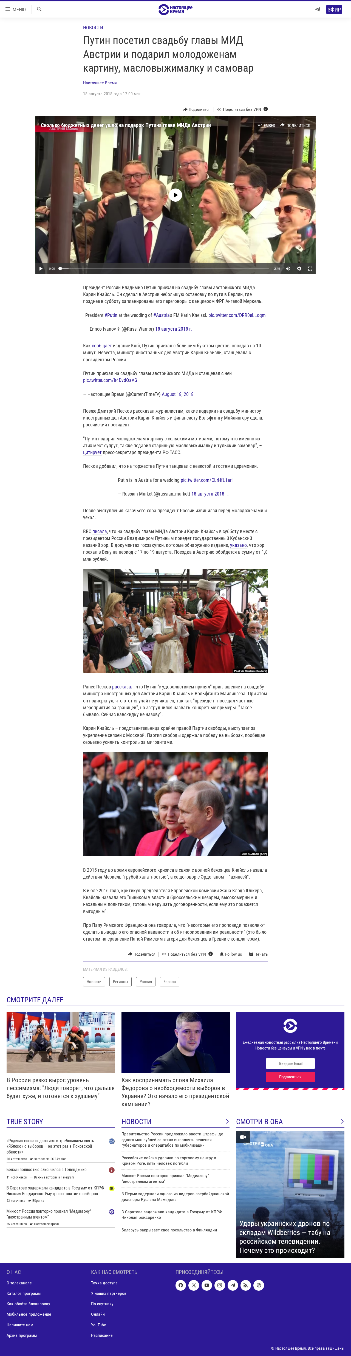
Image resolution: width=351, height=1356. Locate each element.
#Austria (161, 315)
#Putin (110, 315)
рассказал (123, 687)
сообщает (102, 345)
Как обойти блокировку (28, 1304)
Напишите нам (20, 1324)
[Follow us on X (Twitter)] (193, 1285)
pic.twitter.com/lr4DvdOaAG (110, 380)
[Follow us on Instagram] (219, 1285)
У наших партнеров (108, 1293)
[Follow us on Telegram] (233, 1285)
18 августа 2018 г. (174, 329)
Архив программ (22, 1335)
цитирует (92, 452)
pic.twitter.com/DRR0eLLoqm (237, 315)
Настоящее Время (100, 82)
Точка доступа (104, 1282)
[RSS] (245, 1285)
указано (238, 545)
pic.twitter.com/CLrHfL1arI (207, 480)
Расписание (102, 1335)
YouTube (98, 1324)
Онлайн (98, 1314)
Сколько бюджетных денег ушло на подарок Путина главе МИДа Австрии (126, 125)
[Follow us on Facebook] (181, 1285)
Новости (93, 27)
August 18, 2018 (178, 394)
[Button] (197, 109)
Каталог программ (24, 1293)
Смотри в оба (259, 1121)
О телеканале (19, 1282)
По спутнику (102, 1304)
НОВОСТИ (136, 1121)
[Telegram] (317, 9)
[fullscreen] (310, 268)
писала (99, 531)
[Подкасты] (258, 1285)
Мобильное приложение (29, 1314)
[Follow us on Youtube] (207, 1285)
